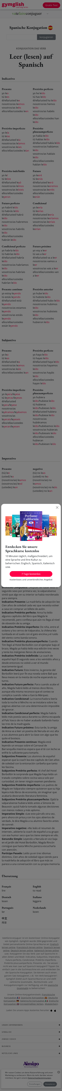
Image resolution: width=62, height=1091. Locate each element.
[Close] (57, 507)
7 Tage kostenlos (31, 574)
